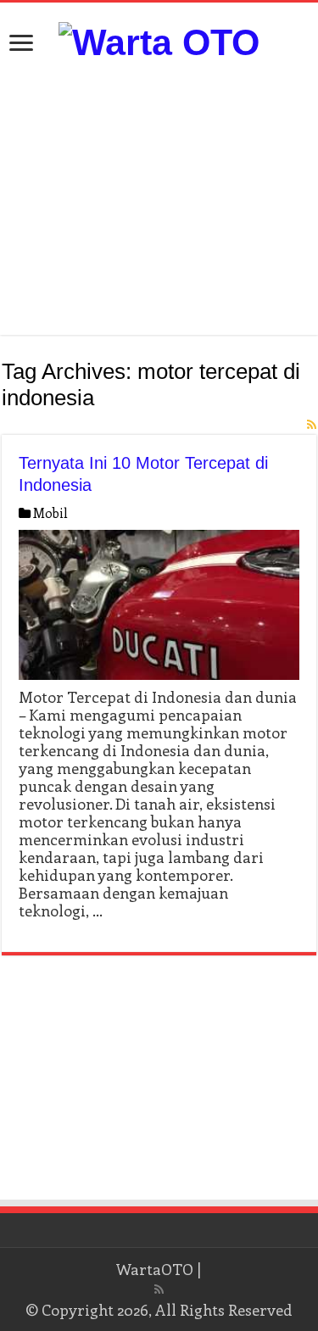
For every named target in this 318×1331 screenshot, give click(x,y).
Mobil (50, 512)
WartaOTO (154, 1269)
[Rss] (159, 1289)
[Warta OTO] (159, 39)
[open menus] (21, 44)
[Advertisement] (159, 199)
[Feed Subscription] (311, 424)
